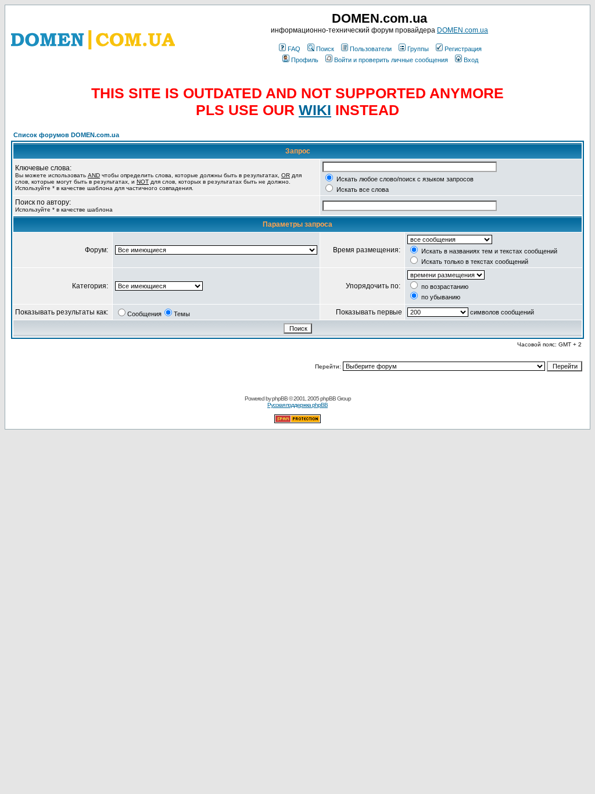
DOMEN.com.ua (462, 30)
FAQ (294, 48)
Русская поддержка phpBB (297, 405)
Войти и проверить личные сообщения (391, 59)
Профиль (304, 59)
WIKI (315, 110)
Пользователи (371, 48)
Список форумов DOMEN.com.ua (66, 134)
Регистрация (463, 48)
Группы (418, 48)
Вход (471, 59)
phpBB (280, 398)
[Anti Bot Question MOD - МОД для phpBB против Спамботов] (297, 421)
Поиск (325, 48)
